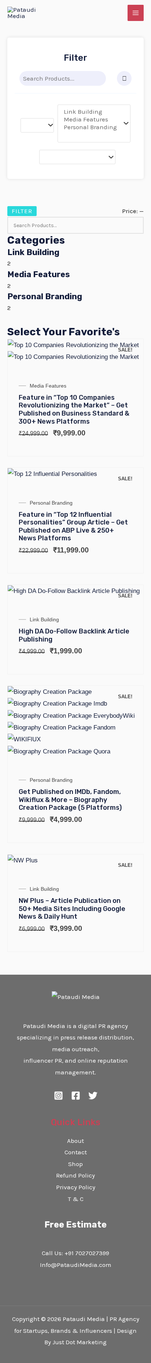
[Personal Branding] (90, 127)
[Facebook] (75, 1095)
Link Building (33, 252)
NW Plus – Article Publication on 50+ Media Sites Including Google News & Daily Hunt (72, 909)
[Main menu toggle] (136, 13)
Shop (75, 1164)
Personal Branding (44, 296)
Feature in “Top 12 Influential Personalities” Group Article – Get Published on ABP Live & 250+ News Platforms (73, 527)
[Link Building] (90, 112)
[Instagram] (58, 1095)
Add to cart (128, 362)
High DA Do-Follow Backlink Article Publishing (74, 635)
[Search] (99, 78)
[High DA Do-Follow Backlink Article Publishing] (128, 588)
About (75, 1140)
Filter (22, 211)
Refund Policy (75, 1175)
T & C (76, 1199)
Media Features (38, 274)
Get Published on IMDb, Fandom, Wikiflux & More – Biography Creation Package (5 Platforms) (70, 800)
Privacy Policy (75, 1187)
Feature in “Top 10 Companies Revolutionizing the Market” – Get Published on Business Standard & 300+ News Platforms (74, 409)
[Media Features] (90, 119)
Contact (76, 1152)
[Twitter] (92, 1095)
